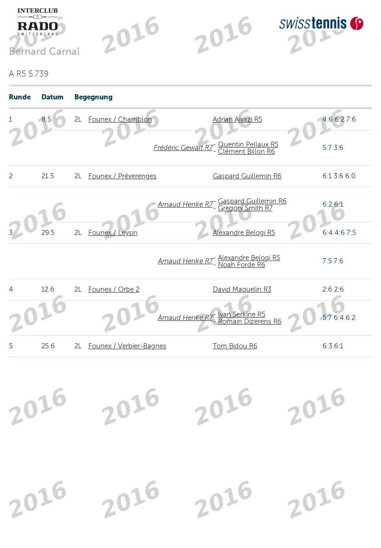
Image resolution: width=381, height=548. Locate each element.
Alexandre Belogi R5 (244, 232)
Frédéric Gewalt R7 (183, 147)
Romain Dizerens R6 (250, 321)
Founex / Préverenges (122, 176)
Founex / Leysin (113, 232)
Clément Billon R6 (246, 151)
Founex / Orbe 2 (113, 289)
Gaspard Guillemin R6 (247, 176)
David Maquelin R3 (242, 289)
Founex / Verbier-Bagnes (127, 346)
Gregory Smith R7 (245, 208)
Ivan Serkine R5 (241, 314)
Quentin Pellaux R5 (248, 144)
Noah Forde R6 (241, 264)
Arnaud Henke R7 (185, 204)
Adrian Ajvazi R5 (237, 119)
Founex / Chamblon (120, 119)
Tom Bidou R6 (235, 346)
